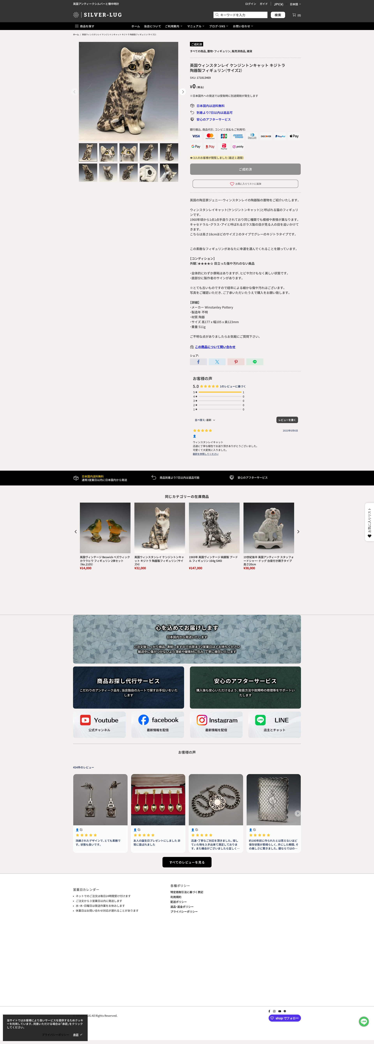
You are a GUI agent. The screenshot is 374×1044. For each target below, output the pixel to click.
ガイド (264, 3)
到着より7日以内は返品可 (215, 112)
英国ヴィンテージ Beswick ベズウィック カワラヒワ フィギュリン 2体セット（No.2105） (105, 560)
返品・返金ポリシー (182, 906)
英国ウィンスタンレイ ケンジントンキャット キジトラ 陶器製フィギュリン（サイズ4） (159, 560)
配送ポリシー (178, 901)
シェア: (194, 355)
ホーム (76, 34)
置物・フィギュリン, (219, 51)
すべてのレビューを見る (187, 862)
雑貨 (249, 51)
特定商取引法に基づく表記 (186, 892)
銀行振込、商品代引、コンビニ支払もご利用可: (218, 129)
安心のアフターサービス (214, 119)
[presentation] (76, 531)
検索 (278, 14)
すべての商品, (198, 51)
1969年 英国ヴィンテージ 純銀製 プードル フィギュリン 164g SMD (213, 558)
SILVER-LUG (97, 15)
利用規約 (175, 897)
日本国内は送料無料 (211, 105)
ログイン (250, 3)
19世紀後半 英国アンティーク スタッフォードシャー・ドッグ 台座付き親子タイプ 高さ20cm (268, 560)
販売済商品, (239, 51)
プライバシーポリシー (184, 911)
